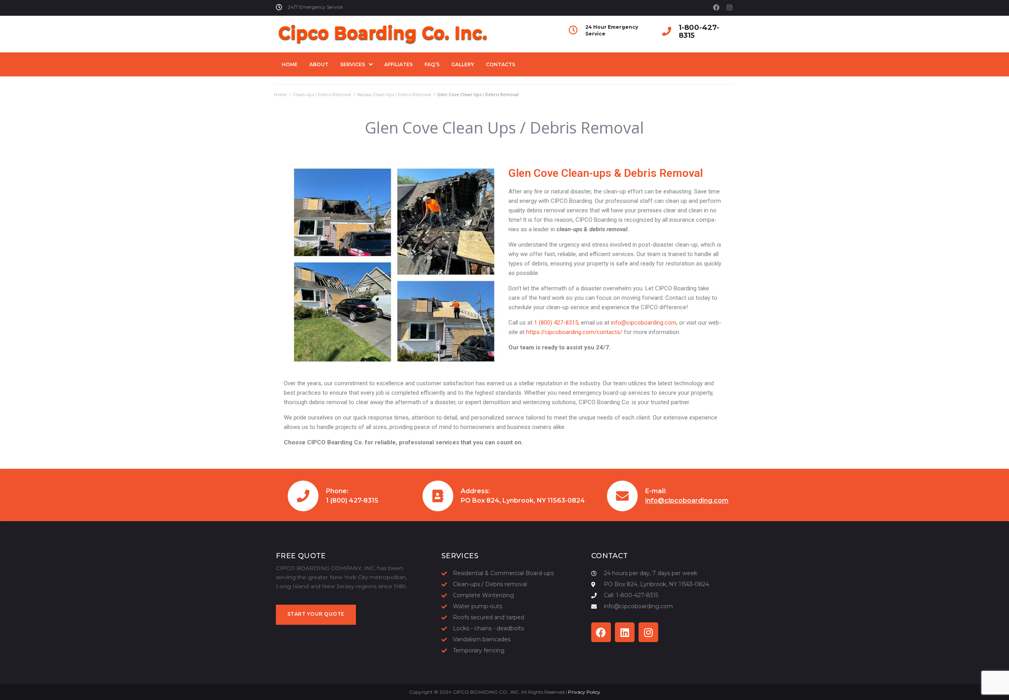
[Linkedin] (625, 632)
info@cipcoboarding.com (643, 322)
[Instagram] (729, 7)
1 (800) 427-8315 (556, 322)
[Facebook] (716, 7)
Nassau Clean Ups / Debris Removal (394, 94)
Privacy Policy (584, 692)
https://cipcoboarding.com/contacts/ (574, 332)
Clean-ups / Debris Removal (322, 94)
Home (280, 94)
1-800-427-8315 (699, 31)
